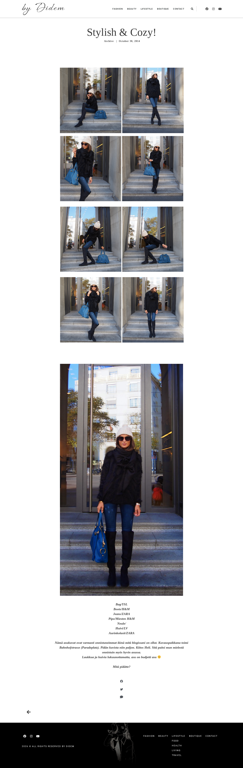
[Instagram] (213, 9)
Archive (109, 41)
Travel (177, 755)
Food (175, 740)
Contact (178, 8)
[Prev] (74, 712)
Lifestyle (147, 8)
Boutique (163, 8)
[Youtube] (220, 9)
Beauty (131, 8)
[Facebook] (207, 9)
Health (177, 745)
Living (176, 750)
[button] (192, 8)
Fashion (117, 8)
